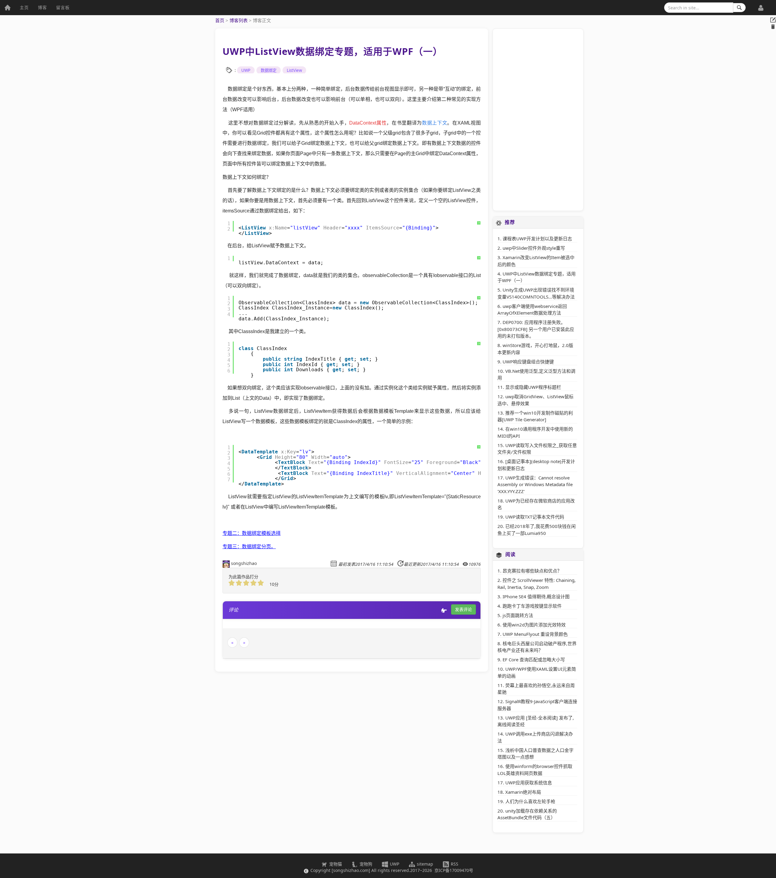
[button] (760, 4)
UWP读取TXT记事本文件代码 (534, 517)
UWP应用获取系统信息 (528, 783)
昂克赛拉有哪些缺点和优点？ (532, 571)
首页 (219, 20)
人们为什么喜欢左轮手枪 (530, 801)
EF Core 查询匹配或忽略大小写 (534, 659)
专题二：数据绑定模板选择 (251, 533)
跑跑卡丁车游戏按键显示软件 (532, 606)
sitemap (425, 864)
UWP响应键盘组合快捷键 (528, 362)
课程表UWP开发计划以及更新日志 (537, 238)
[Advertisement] (538, 120)
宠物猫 (335, 864)
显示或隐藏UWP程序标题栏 (533, 387)
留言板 (63, 7)
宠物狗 (365, 864)
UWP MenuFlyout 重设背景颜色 (535, 634)
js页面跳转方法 (518, 615)
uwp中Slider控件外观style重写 (534, 248)
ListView (294, 70)
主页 (24, 7)
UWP (245, 70)
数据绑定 (268, 70)
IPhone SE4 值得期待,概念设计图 (536, 596)
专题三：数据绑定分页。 (249, 546)
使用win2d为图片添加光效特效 (534, 625)
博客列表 (238, 20)
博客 (42, 7)
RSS (454, 864)
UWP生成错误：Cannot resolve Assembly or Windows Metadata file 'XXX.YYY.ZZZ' (535, 484)
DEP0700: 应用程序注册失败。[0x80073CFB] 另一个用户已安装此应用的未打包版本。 (535, 329)
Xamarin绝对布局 (523, 792)
